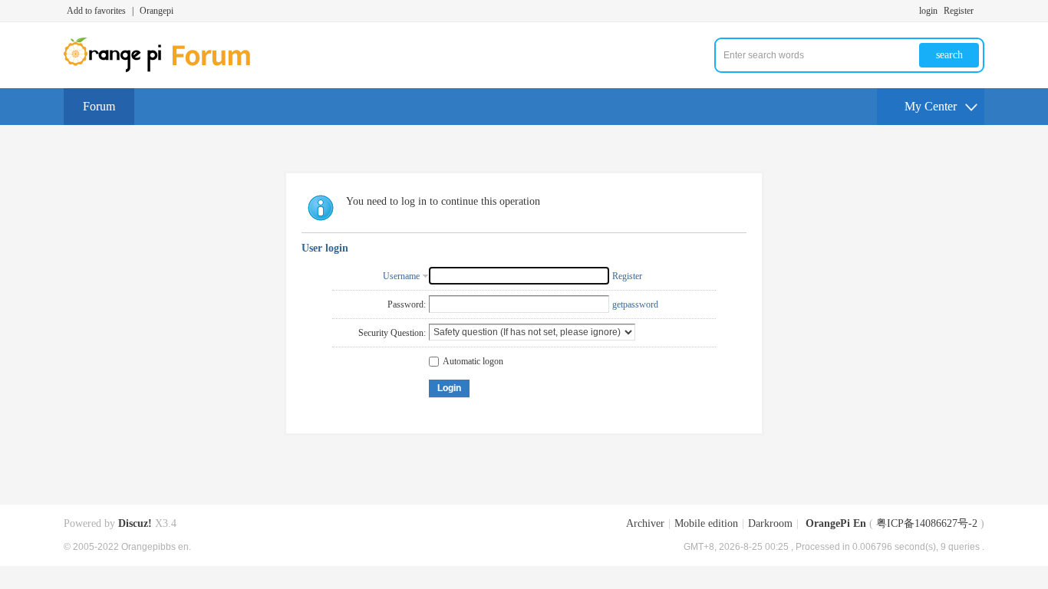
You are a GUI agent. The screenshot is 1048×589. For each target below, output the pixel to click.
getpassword (635, 304)
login (928, 10)
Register (959, 10)
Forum (99, 106)
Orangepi (156, 10)
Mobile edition (706, 523)
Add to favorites (96, 10)
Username (401, 276)
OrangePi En (836, 523)
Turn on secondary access (980, 11)
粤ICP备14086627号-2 (926, 523)
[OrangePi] (165, 69)
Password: (406, 304)
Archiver (645, 523)
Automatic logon (473, 361)
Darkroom (770, 523)
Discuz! (135, 523)
